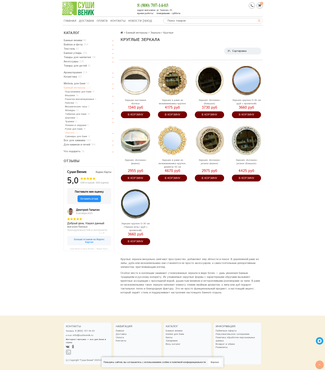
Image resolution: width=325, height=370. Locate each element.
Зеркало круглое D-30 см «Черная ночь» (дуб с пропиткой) (135, 227)
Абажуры (72, 110)
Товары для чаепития (80, 57)
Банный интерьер (77, 88)
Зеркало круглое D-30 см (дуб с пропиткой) (246, 102)
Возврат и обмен (225, 344)
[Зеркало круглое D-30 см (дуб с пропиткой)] (246, 80)
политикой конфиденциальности (189, 362)
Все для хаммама (77, 140)
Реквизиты (222, 347)
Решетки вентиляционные (80, 99)
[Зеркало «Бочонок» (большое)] (209, 80)
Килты (169, 337)
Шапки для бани (175, 334)
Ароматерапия (75, 72)
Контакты (117, 21)
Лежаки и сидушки (77, 125)
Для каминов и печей (79, 145)
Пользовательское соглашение (233, 334)
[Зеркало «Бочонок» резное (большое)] (246, 140)
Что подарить (74, 151)
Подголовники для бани (79, 91)
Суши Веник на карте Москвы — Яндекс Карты (89, 249)
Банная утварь (75, 53)
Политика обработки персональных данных (235, 339)
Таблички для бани (77, 114)
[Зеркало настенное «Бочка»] (135, 80)
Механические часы (77, 106)
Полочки (71, 103)
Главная (70, 21)
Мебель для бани (76, 83)
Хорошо (215, 362)
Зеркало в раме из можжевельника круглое (172, 102)
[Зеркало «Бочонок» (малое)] (135, 140)
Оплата (102, 21)
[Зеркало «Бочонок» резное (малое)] (209, 140)
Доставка (86, 21)
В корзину (135, 115)
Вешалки (72, 95)
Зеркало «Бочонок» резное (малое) (209, 161)
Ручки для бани (75, 129)
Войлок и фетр (76, 45)
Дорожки (71, 117)
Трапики (71, 121)
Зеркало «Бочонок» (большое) (209, 102)
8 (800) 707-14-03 (152, 5)
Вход (148, 21)
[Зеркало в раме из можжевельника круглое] (172, 80)
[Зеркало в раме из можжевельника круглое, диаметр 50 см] (172, 140)
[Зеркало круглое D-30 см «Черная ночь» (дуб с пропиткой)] (135, 204)
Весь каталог (173, 344)
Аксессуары (74, 61)
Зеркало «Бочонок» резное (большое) (246, 161)
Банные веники (75, 40)
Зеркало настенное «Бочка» (135, 102)
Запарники (172, 340)
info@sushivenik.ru (83, 335)
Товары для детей (77, 66)
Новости (135, 21)
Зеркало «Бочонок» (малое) (135, 161)
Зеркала (71, 132)
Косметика (73, 77)
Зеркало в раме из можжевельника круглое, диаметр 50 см (172, 163)
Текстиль (71, 49)
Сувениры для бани (77, 136)
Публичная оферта (226, 330)
